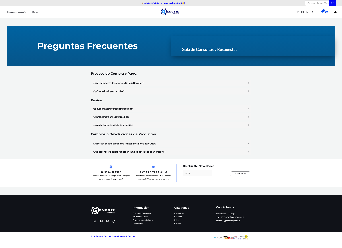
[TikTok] (312, 12)
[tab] (171, 83)
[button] (27, 12)
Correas (177, 223)
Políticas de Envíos (140, 216)
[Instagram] (298, 12)
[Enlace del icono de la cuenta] (335, 12)
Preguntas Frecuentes (142, 213)
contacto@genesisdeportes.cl (228, 220)
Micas (176, 220)
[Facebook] (302, 12)
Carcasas (178, 216)
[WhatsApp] (307, 12)
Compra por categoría (16, 12)
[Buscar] (332, 3)
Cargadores (179, 213)
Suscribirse (240, 174)
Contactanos (138, 223)
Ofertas (35, 12)
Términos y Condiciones (143, 220)
